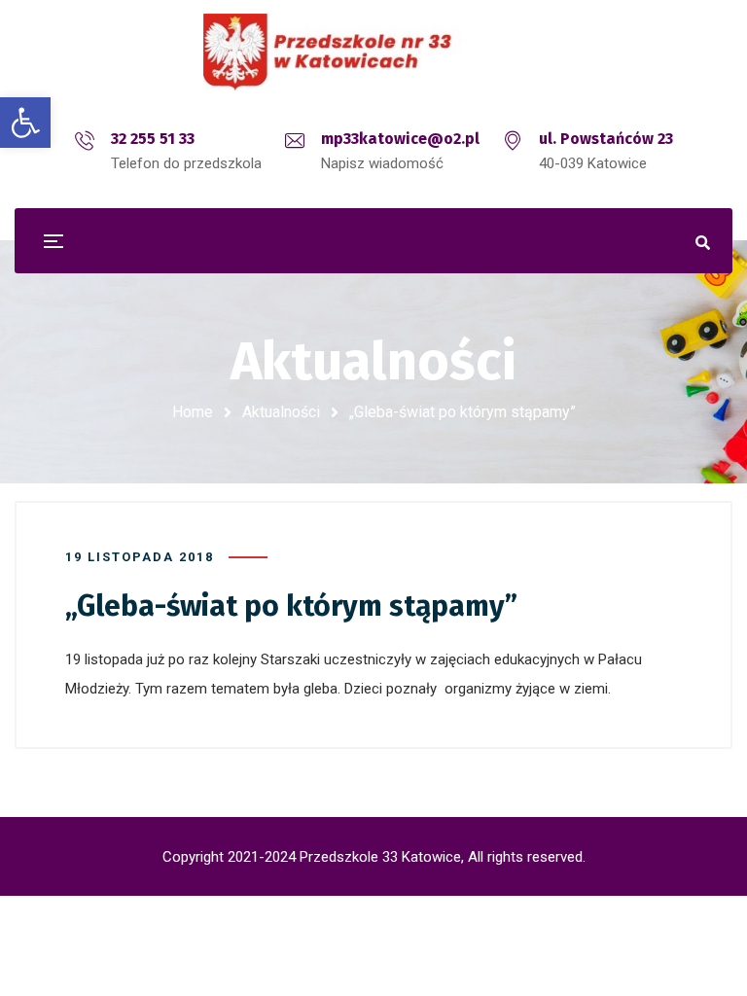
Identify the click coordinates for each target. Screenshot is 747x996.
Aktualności (281, 412)
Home (192, 412)
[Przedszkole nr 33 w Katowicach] (373, 52)
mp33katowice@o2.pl (400, 138)
